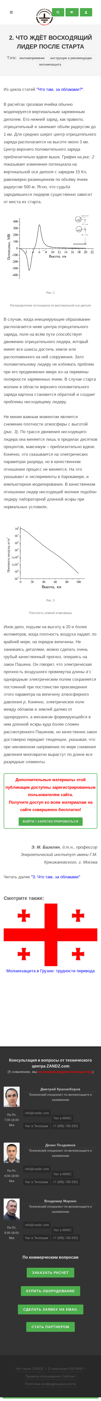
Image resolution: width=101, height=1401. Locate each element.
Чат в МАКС (62, 1118)
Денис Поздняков (60, 1145)
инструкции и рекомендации (71, 58)
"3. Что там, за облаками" (55, 877)
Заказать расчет (50, 1273)
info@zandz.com (37, 1113)
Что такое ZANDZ (30, 1369)
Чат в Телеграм (36, 1126)
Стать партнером (50, 1327)
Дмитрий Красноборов (60, 1089)
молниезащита (50, 64)
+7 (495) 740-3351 (65, 1126)
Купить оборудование (50, 1291)
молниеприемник (32, 58)
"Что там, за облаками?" (60, 89)
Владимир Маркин (60, 1201)
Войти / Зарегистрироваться (50, 821)
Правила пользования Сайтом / (50, 1376)
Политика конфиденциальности (50, 1384)
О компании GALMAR (65, 1369)
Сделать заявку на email (50, 1309)
